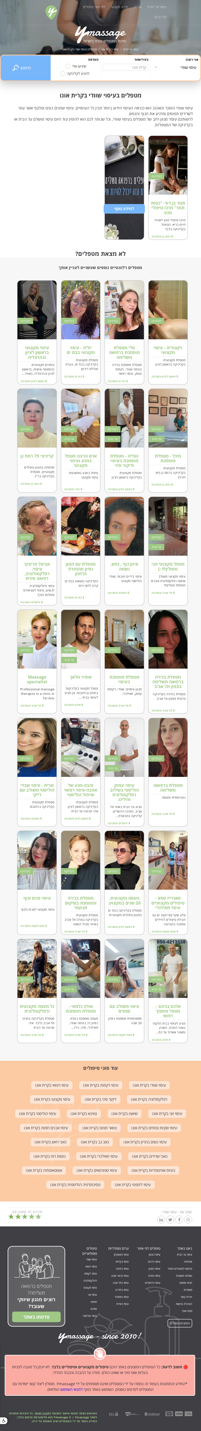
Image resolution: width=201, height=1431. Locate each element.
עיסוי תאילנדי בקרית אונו (99, 1156)
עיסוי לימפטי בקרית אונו (133, 1184)
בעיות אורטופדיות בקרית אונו (153, 1170)
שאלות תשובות (184, 1276)
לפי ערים (160, 17)
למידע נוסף (124, 208)
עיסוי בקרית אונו (110, 49)
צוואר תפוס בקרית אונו (99, 1127)
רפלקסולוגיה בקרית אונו (149, 1099)
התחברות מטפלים (180, 1323)
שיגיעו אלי (79, 66)
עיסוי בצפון (154, 1254)
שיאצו (94, 1302)
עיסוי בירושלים (152, 1283)
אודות (138, 7)
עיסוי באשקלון (121, 1254)
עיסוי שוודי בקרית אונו (149, 1085)
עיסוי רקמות (90, 1273)
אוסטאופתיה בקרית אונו (44, 1170)
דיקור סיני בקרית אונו (100, 1099)
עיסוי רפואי (91, 1266)
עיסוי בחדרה (122, 1290)
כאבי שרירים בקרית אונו (149, 1156)
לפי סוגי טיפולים (94, 7)
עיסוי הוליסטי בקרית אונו (37, 1113)
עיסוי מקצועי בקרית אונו (52, 1099)
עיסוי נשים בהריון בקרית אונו (145, 1142)
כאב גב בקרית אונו (95, 1142)
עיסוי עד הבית (156, 7)
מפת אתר (187, 1311)
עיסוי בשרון (154, 1268)
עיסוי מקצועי (90, 1287)
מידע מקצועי (119, 7)
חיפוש (26, 68)
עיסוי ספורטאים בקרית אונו (97, 1170)
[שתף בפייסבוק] (179, 1220)
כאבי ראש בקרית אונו (50, 1142)
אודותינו (188, 1261)
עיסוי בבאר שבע (120, 1276)
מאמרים (188, 1290)
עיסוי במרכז (154, 1276)
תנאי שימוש (186, 1283)
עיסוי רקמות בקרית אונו (100, 1085)
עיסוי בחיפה (122, 1268)
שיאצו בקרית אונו (124, 1113)
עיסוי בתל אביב (121, 1283)
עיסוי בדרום (154, 1261)
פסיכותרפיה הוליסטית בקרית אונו (75, 1184)
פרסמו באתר (36, 1317)
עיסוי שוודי (91, 1259)
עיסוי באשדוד (122, 1297)
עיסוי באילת (122, 1304)
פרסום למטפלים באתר (180, 1268)
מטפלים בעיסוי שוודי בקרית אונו (80, 49)
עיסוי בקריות (122, 1261)
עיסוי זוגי (92, 1294)
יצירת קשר (186, 1297)
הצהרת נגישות (184, 1304)
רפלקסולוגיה (90, 1280)
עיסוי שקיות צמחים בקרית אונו (154, 1127)
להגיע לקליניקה (78, 73)
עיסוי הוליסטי (90, 1316)
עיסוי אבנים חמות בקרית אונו (46, 1127)
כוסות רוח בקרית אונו (50, 1156)
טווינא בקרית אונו (84, 1113)
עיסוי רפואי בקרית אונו (52, 1085)
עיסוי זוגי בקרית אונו (167, 1113)
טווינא (94, 1309)
